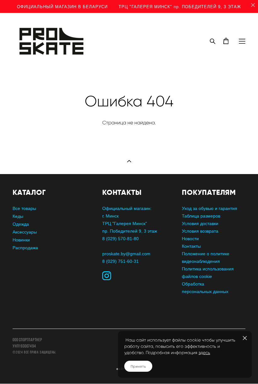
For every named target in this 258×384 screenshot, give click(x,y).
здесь (204, 352)
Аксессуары (25, 231)
